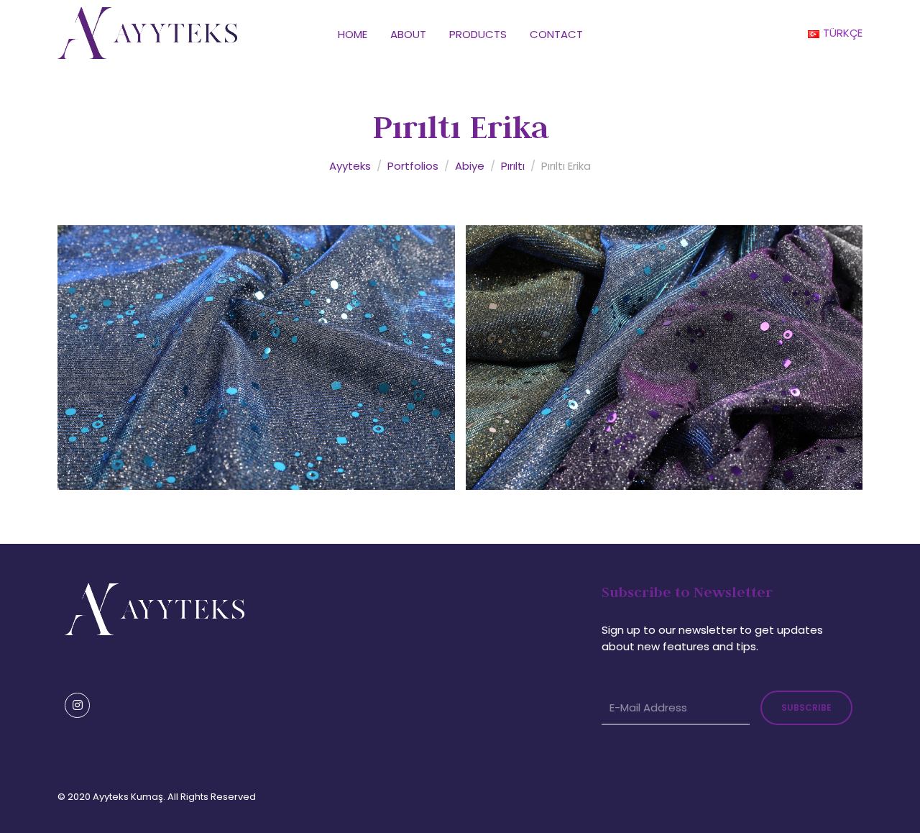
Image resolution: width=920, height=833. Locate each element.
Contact (556, 34)
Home (352, 34)
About (408, 34)
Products (478, 34)
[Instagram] (77, 705)
